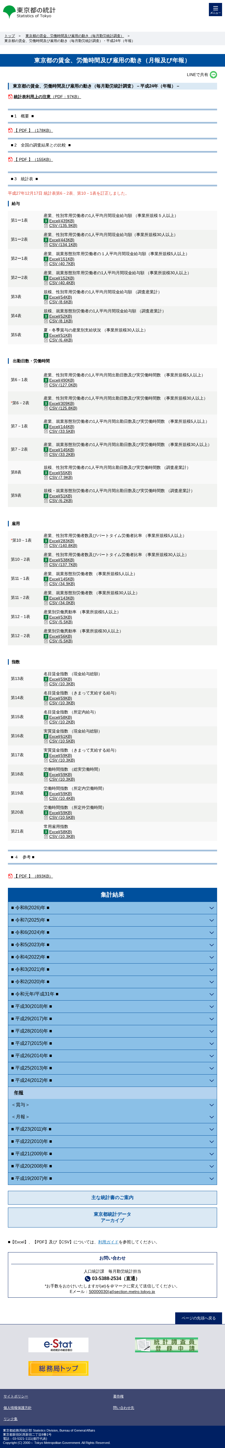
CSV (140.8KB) (63, 545)
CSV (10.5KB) (62, 741)
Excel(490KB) (61, 380)
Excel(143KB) (61, 598)
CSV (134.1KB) (63, 244)
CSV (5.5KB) (61, 621)
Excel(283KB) (61, 540)
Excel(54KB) (60, 297)
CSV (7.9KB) (61, 477)
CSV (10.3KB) (62, 683)
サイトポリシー (16, 1396)
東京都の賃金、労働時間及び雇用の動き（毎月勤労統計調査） (74, 36)
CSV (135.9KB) (63, 225)
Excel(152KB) (61, 278)
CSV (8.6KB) (61, 301)
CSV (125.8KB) (63, 408)
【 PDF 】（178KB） (33, 130)
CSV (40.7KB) (62, 263)
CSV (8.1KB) (61, 321)
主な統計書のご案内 (112, 1197)
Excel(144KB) (61, 426)
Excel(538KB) (61, 560)
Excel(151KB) (61, 259)
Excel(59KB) (60, 679)
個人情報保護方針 (18, 1408)
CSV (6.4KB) (61, 340)
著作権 (118, 1396)
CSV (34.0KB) (62, 602)
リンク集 (11, 1419)
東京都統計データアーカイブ (112, 1217)
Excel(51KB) (60, 335)
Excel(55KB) (60, 472)
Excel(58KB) (60, 717)
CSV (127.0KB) (63, 385)
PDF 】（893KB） (33, 876)
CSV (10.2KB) (62, 722)
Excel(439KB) (61, 220)
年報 (18, 1092)
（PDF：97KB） (47, 96)
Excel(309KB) (61, 403)
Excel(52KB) (60, 316)
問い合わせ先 (123, 1408)
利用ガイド (108, 1242)
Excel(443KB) (61, 240)
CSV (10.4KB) (62, 798)
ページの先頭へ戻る (199, 1318)
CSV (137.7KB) (63, 564)
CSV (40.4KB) (62, 282)
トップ (9, 36)
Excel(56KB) (60, 636)
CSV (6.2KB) (61, 500)
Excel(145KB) (61, 449)
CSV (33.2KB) (62, 454)
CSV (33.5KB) (62, 431)
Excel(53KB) (60, 617)
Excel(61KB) (60, 736)
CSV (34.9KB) (62, 583)
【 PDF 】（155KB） (33, 159)
